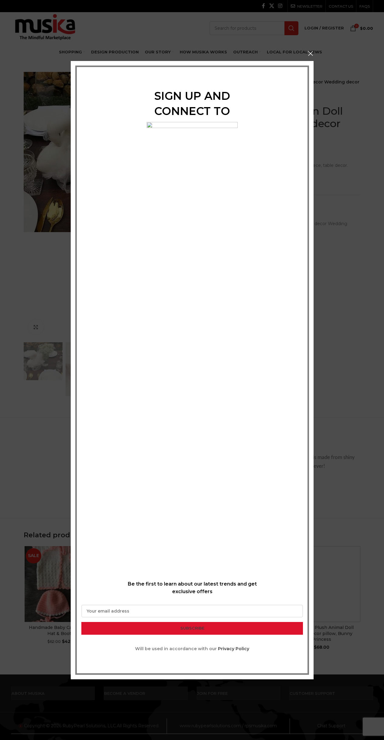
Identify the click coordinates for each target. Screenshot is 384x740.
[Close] (310, 53)
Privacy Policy (233, 648)
